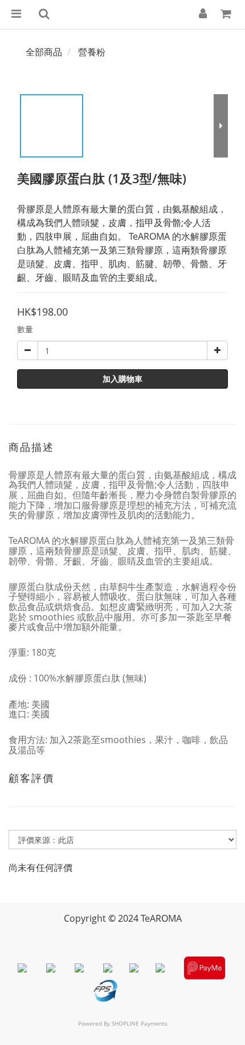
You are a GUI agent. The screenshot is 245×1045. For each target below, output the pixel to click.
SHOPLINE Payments (140, 1023)
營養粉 (91, 52)
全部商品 (44, 52)
